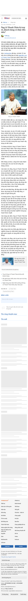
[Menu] (2, 18)
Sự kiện (21, 546)
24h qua (3, 542)
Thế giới (17, 509)
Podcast (17, 539)
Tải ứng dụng (5, 594)
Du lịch (16, 518)
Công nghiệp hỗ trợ (20, 524)
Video (16, 536)
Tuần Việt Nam (5, 524)
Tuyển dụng (23, 594)
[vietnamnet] (7, 19)
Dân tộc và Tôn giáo (6, 506)
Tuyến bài (7, 546)
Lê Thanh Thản (12, 288)
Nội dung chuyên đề (20, 530)
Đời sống (3, 512)
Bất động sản (4, 521)
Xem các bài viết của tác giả (10, 37)
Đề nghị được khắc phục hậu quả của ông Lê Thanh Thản (20, 260)
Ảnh (2, 536)
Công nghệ (17, 515)
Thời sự (5, 22)
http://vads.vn (9, 588)
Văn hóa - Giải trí (19, 512)
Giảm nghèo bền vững (7, 527)
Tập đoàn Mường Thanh (8, 291)
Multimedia (4, 539)
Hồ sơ (16, 533)
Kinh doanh (18, 503)
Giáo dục (3, 509)
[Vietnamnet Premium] (5, 501)
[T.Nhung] (2, 36)
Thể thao (17, 506)
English (3, 533)
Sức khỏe (3, 515)
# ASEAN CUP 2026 (16, 18)
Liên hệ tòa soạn (6, 560)
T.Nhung (6, 35)
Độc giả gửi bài (14, 594)
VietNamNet (8, 53)
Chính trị (17, 500)
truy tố (21, 55)
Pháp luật (13, 22)
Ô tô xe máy (4, 518)
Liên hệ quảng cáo (6, 577)
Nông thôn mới (19, 527)
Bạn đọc (17, 521)
